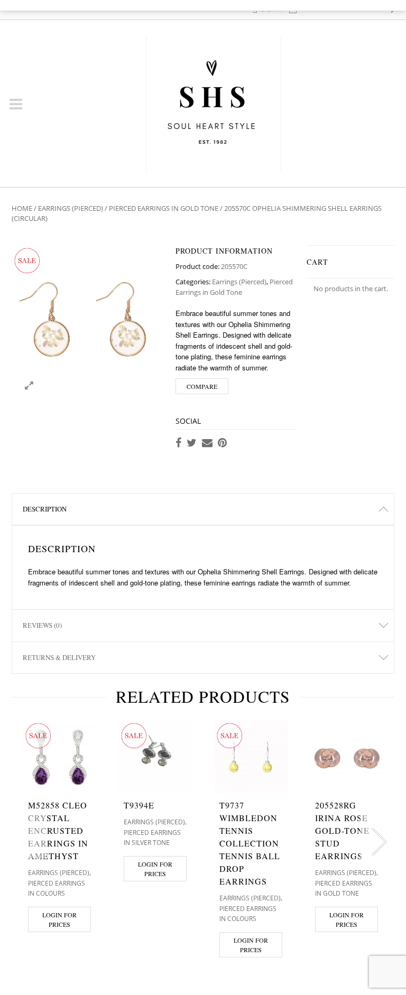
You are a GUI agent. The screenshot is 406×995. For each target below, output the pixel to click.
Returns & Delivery (59, 657)
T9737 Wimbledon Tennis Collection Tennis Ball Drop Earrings (249, 843)
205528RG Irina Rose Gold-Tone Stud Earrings (342, 830)
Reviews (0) (42, 625)
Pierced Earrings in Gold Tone (163, 208)
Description (45, 509)
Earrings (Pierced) (70, 208)
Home (22, 208)
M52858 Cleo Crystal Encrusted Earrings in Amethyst (58, 830)
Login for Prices (59, 919)
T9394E (139, 805)
